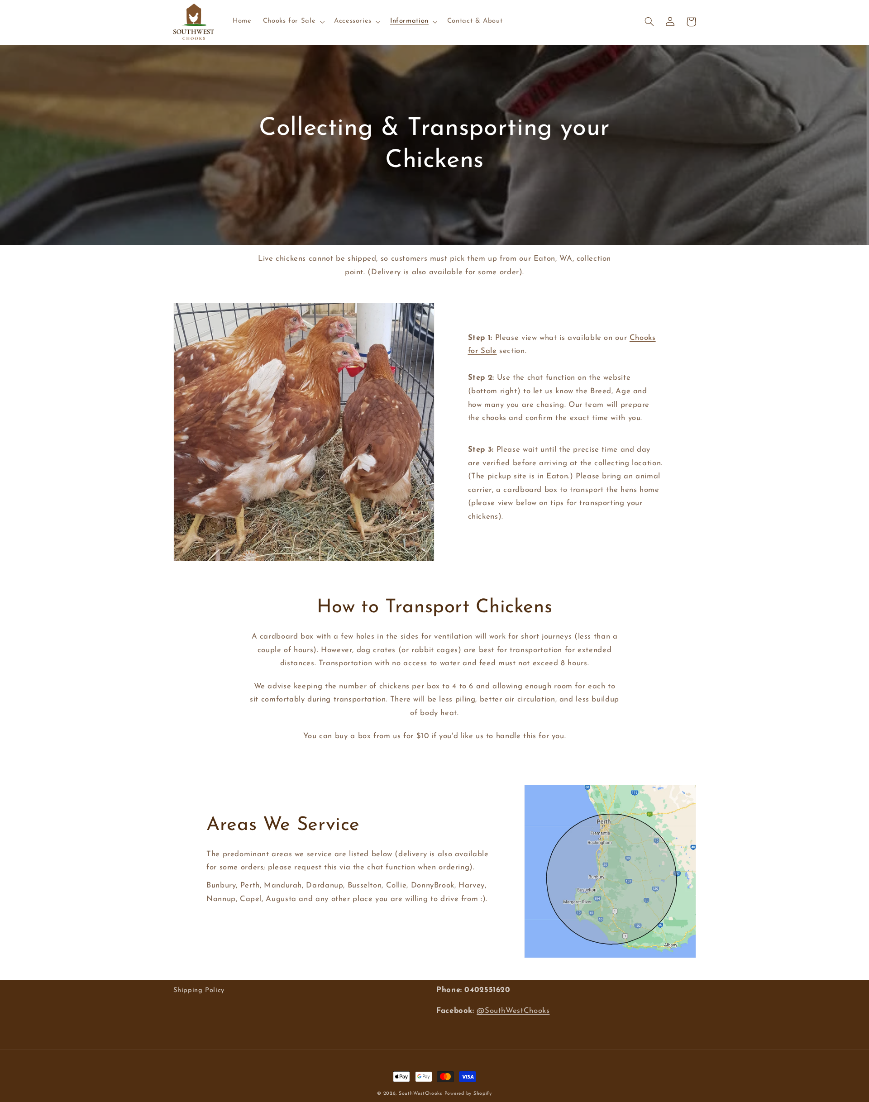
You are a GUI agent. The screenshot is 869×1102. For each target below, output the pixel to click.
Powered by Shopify (468, 1093)
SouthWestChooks (420, 1093)
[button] (292, 22)
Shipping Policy (198, 990)
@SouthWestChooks (513, 1011)
